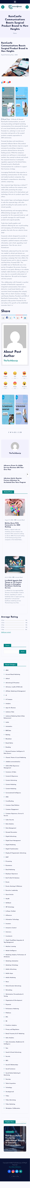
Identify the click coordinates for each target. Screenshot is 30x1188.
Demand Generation (11, 832)
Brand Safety (9, 743)
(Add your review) (6, 632)
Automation (9, 726)
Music (7, 981)
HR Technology (10, 907)
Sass (7, 1048)
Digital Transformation (12, 849)
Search (7, 645)
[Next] (25, 1122)
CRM (7, 797)
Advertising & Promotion (12, 682)
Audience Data (10, 712)
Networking (9, 990)
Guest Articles (9, 894)
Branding (8, 747)
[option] (12, 1139)
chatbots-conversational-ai (13, 761)
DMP (7, 857)
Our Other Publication (15, 1167)
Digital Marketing (6, 55)
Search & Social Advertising (13, 1052)
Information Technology (12, 919)
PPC (7, 1017)
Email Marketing (10, 869)
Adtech (8, 678)
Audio (7, 722)
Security (8, 1056)
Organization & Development (14, 1000)
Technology (9, 1087)
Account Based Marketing (13, 674)
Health (7, 898)
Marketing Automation (12, 961)
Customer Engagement (12, 809)
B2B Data (8, 730)
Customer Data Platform (12, 805)
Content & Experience (12, 776)
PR (6, 1021)
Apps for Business (11, 707)
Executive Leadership (12, 890)
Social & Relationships (12, 1064)
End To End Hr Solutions (12, 878)
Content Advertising (11, 780)
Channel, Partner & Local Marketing (16, 757)
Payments (8, 1004)
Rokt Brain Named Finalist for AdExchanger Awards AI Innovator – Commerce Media (12, 1140)
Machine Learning (11, 946)
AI (6, 695)
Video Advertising (11, 1100)
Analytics (8, 703)
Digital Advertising (11, 836)
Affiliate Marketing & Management (16, 691)
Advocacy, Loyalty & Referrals (14, 687)
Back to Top (16, 1176)
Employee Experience (12, 873)
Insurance (8, 923)
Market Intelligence (11, 950)
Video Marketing (10, 1104)
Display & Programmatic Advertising (16, 853)
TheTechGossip (11, 361)
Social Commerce (10, 1069)
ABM (7, 670)
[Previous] (22, 1122)
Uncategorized (10, 1091)
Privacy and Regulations (12, 1029)
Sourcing (8, 1079)
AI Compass (9, 699)
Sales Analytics (10, 1037)
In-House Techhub (11, 911)
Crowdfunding (10, 801)
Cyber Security (10, 819)
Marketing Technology (12, 965)
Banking (8, 734)
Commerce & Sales (11, 772)
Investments (9, 936)
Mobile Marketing (11, 977)
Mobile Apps (9, 973)
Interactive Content (11, 927)
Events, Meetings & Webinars (14, 886)
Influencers (9, 915)
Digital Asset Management (13, 840)
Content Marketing (11, 784)
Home (15, 33)
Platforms (8, 1013)
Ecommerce (9, 865)
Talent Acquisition (11, 1083)
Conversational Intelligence (13, 792)
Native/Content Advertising (13, 986)
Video (7, 1096)
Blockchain (9, 739)
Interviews (8, 932)
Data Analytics (10, 824)
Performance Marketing (12, 1008)
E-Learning (9, 861)
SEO (7, 1060)
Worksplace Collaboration (13, 1108)
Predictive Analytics (11, 1025)
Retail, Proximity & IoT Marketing (15, 1033)
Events (7, 882)
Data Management (11, 828)
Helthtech (8, 903)
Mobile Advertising (11, 969)
